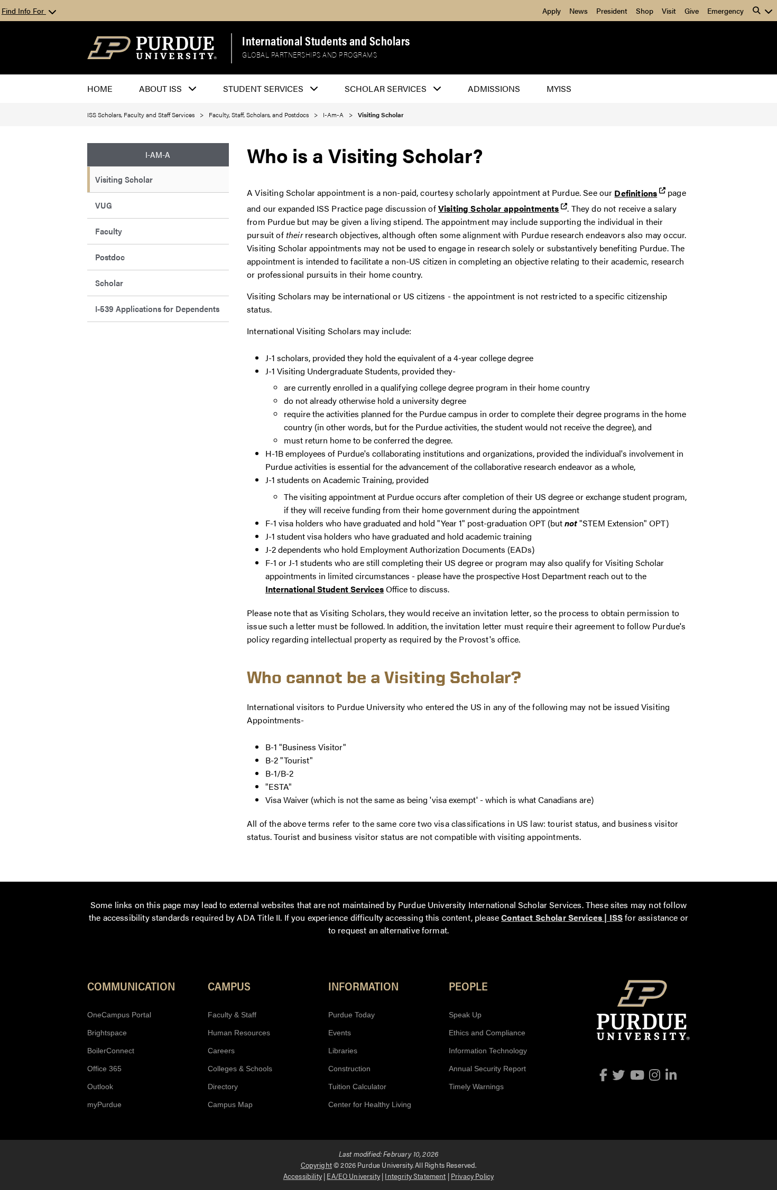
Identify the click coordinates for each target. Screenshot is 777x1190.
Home (100, 88)
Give (691, 10)
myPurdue (104, 1104)
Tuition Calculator (357, 1086)
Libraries (342, 1050)
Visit (669, 10)
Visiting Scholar (124, 179)
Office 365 (104, 1068)
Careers (221, 1050)
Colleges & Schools (240, 1068)
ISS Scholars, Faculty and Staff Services (141, 114)
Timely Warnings (476, 1086)
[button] (762, 10)
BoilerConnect (110, 1050)
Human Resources (239, 1032)
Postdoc (110, 257)
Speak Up (465, 1014)
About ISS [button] (160, 88)
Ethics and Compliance (487, 1032)
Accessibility (302, 1175)
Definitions (635, 193)
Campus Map (230, 1104)
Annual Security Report (487, 1068)
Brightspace (107, 1032)
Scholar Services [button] (386, 88)
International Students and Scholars (326, 40)
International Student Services (324, 589)
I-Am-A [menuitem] (157, 154)
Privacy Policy (472, 1175)
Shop (644, 10)
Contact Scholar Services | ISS (562, 917)
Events (339, 1032)
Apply (551, 10)
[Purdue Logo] (152, 48)
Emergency (725, 10)
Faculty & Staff (232, 1014)
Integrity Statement (415, 1175)
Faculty (108, 231)
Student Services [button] (263, 88)
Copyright (316, 1164)
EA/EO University (353, 1175)
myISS (559, 88)
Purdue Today (351, 1014)
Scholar (109, 283)
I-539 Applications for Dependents (157, 309)
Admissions (494, 88)
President (611, 10)
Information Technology (488, 1050)
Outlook (100, 1086)
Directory (223, 1086)
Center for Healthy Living (369, 1104)
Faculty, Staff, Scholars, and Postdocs (259, 114)
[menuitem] (158, 180)
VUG (103, 205)
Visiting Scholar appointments (498, 208)
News (578, 10)
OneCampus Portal (119, 1014)
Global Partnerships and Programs (309, 55)
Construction (349, 1068)
